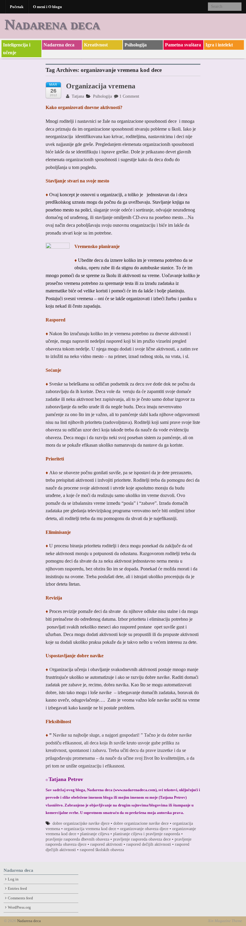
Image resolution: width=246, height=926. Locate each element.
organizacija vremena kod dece (90, 829)
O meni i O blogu (47, 6)
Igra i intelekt (219, 44)
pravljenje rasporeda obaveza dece (142, 839)
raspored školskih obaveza (102, 850)
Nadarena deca (52, 24)
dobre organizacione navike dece (141, 823)
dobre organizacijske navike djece (81, 823)
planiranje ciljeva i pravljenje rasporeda (146, 834)
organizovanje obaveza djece (144, 829)
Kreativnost (96, 44)
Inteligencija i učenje (16, 48)
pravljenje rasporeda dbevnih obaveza (77, 839)
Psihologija (135, 44)
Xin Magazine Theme (225, 921)
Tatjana (77, 96)
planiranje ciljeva (94, 834)
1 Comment (129, 96)
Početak (16, 6)
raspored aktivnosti (106, 844)
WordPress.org (19, 907)
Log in (13, 879)
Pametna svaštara (183, 44)
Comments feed (20, 898)
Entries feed (17, 888)
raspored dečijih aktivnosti (148, 844)
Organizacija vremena (100, 86)
